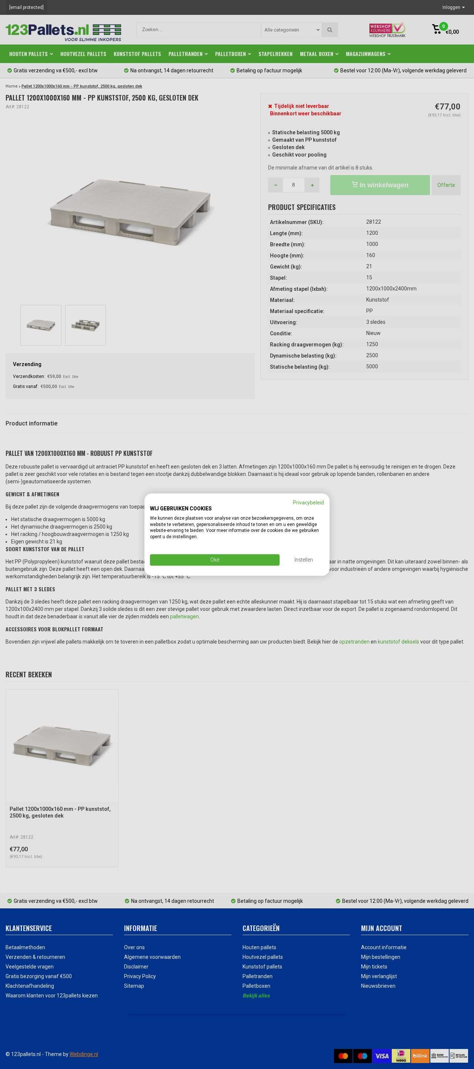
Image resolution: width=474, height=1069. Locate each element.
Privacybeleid (308, 503)
